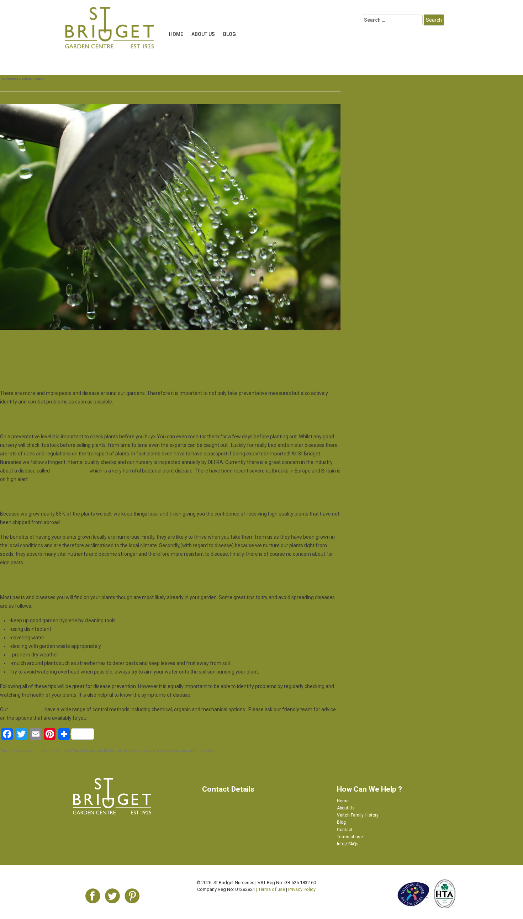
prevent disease (169, 750)
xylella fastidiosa (70, 471)
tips (184, 750)
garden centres (26, 709)
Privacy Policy (302, 889)
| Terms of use (270, 889)
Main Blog (63, 750)
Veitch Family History (358, 815)
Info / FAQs (348, 843)
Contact (345, 829)
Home (176, 34)
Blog (229, 34)
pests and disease (142, 750)
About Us (203, 34)
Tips (75, 750)
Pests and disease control (81, 350)
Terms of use (350, 836)
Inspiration (45, 750)
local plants (119, 750)
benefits (102, 750)
